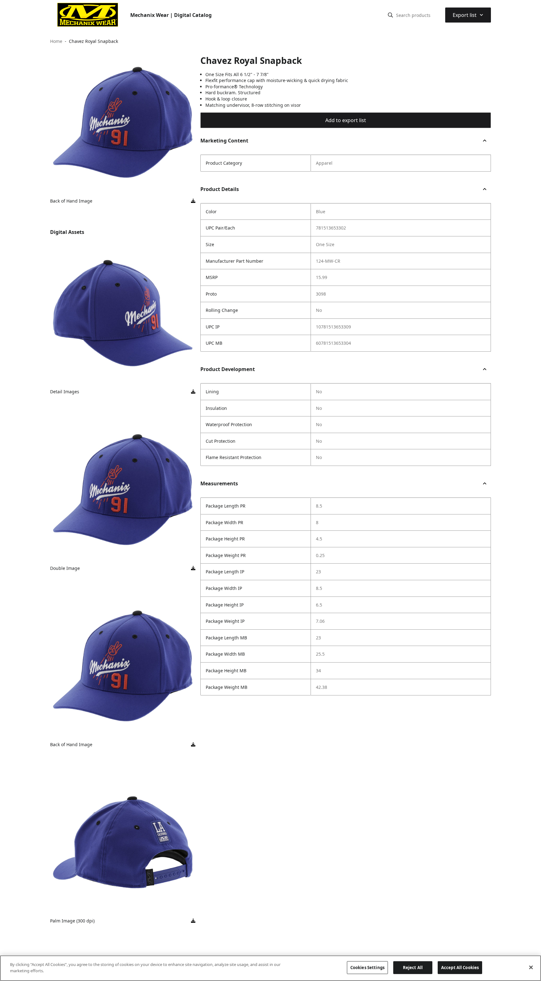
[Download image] (193, 201)
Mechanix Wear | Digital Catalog (171, 15)
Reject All (413, 967)
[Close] (531, 967)
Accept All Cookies (460, 967)
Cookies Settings (367, 967)
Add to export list (345, 120)
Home (56, 41)
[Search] (390, 15)
